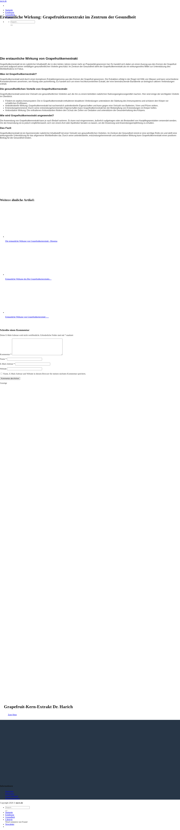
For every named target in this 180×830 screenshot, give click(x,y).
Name (3, 359)
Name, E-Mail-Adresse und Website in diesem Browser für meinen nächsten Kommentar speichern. (44, 374)
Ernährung (9, 12)
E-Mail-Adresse (7, 364)
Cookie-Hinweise (11, 796)
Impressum (9, 791)
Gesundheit (10, 817)
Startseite (9, 10)
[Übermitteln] (12, 25)
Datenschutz (9, 794)
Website (3, 369)
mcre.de (3, 1)
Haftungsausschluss (12, 798)
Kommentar (5, 354)
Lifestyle (9, 819)
